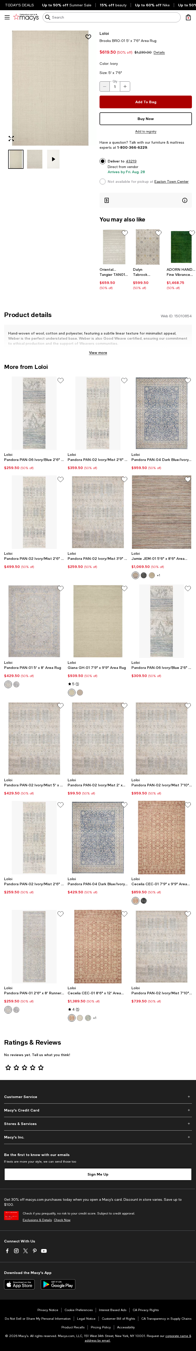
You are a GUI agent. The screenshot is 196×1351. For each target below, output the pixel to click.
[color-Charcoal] (144, 575)
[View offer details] (146, 200)
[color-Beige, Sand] (152, 575)
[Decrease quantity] (105, 86)
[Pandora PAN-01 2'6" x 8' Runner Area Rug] (34, 946)
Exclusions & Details (37, 1220)
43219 (131, 161)
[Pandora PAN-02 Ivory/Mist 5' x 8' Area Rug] (34, 738)
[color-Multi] (135, 575)
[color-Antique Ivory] (72, 692)
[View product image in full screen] (11, 139)
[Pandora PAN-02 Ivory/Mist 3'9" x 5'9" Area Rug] (98, 512)
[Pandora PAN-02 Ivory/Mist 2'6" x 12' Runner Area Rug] (98, 413)
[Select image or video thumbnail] (15, 159)
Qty (115, 81)
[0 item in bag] (188, 17)
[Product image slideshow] (50, 88)
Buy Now (146, 118)
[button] (50, 100)
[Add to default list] (125, 233)
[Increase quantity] (125, 86)
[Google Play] (58, 1284)
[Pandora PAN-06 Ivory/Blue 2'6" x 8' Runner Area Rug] (34, 413)
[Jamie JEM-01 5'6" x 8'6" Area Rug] (161, 512)
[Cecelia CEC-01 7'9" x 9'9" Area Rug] (161, 837)
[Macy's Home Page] (26, 17)
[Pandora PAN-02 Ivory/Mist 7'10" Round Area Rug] (161, 946)
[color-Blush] (80, 692)
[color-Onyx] (144, 901)
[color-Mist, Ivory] (80, 1018)
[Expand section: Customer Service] (98, 1096)
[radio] (135, 575)
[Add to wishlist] (88, 37)
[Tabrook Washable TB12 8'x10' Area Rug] (147, 247)
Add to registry (145, 131)
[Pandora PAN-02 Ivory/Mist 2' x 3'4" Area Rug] (98, 738)
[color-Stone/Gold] (8, 684)
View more (98, 352)
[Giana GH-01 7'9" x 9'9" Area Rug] (98, 621)
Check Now (62, 1220)
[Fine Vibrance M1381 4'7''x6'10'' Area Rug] (181, 247)
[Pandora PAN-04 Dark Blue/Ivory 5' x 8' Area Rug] (98, 837)
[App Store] (19, 1284)
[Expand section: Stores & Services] (98, 1123)
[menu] (7, 17)
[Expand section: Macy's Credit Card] (98, 1110)
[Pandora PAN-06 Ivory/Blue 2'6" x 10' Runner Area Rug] (161, 621)
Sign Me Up (98, 1174)
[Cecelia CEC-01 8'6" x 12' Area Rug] (98, 946)
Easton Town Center (171, 181)
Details (159, 52)
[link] (114, 278)
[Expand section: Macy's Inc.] (98, 1137)
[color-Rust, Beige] (135, 901)
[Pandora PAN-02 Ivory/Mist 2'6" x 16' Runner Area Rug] (34, 512)
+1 (158, 575)
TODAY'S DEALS (19, 5)
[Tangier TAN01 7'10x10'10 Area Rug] (114, 247)
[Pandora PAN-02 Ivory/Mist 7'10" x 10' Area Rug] (161, 738)
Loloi (104, 33)
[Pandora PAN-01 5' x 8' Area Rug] (34, 621)
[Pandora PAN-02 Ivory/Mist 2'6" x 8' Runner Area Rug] (34, 837)
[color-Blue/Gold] (16, 684)
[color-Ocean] (88, 1018)
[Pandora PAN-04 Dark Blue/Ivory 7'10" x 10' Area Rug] (161, 413)
